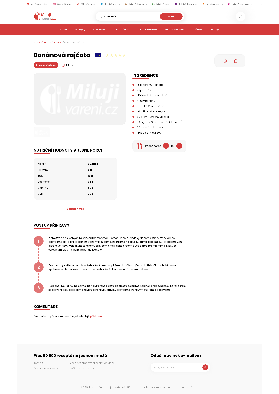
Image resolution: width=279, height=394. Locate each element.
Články (197, 29)
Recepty (79, 29)
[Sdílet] (236, 61)
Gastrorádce (121, 29)
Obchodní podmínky (47, 368)
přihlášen (96, 316)
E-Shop (214, 29)
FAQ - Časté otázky (82, 368)
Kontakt (38, 363)
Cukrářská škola (147, 29)
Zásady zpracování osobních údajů (92, 363)
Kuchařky (99, 29)
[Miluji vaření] (45, 16)
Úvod (63, 29)
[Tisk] (224, 61)
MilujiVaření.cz (42, 42)
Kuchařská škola (175, 29)
